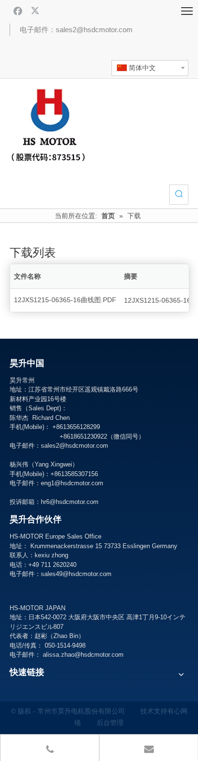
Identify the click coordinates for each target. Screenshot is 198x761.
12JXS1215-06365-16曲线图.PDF (65, 300)
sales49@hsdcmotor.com (76, 573)
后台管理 (110, 722)
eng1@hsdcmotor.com (72, 483)
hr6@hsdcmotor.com (70, 501)
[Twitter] (36, 10)
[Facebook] (17, 10)
